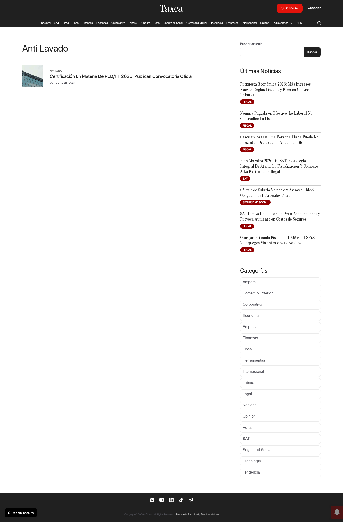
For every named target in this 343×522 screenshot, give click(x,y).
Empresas (232, 22)
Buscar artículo (251, 44)
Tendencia (251, 472)
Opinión (264, 22)
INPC (299, 22)
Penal (157, 22)
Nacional (46, 22)
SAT (56, 22)
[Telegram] (191, 500)
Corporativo (118, 22)
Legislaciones (280, 22)
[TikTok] (181, 500)
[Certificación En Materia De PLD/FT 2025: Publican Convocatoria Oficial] (32, 77)
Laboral (133, 22)
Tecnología (217, 22)
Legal (76, 22)
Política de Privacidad (187, 514)
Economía (102, 22)
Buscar (312, 52)
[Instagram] (161, 500)
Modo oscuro (23, 513)
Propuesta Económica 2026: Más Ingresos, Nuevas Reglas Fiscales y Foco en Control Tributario (276, 89)
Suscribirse (289, 8)
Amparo (145, 22)
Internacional (249, 22)
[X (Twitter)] (152, 500)
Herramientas (254, 361)
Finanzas (88, 22)
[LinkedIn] (171, 500)
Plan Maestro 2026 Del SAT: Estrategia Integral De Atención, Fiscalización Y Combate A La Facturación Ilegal (279, 166)
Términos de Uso (210, 514)
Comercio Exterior (196, 22)
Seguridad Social (173, 22)
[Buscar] (319, 23)
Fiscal (66, 22)
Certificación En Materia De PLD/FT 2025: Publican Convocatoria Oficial (121, 76)
